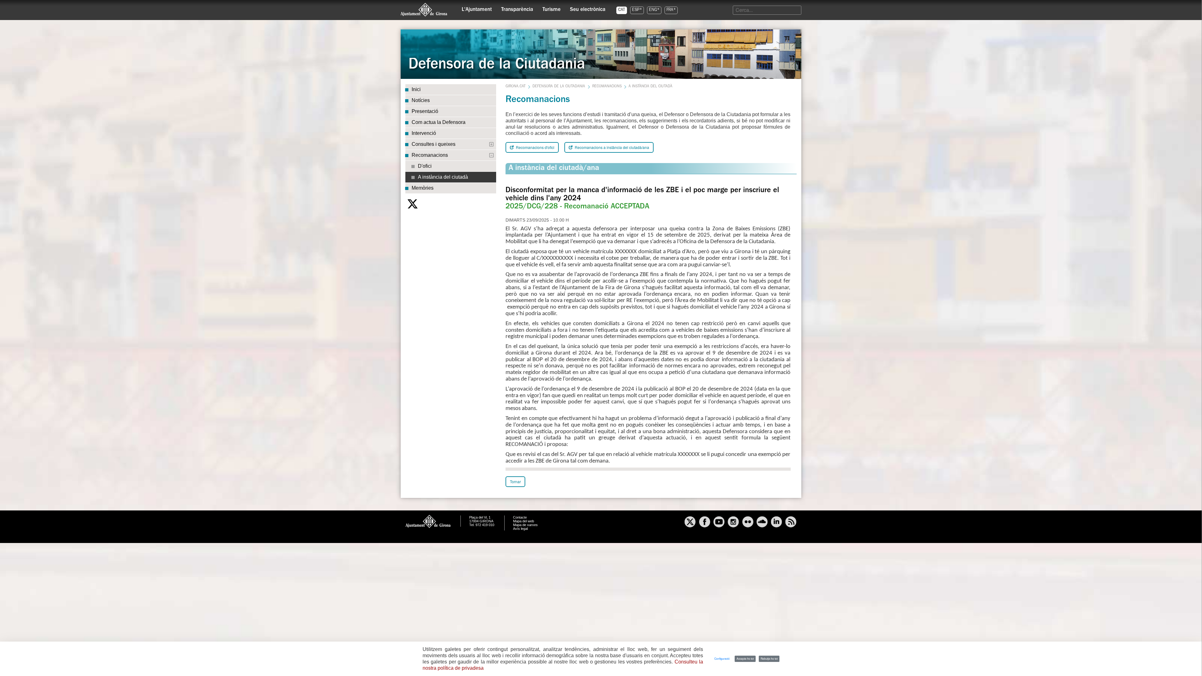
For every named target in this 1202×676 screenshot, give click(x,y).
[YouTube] (719, 522)
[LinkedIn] (776, 522)
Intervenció (424, 133)
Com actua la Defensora (438, 122)
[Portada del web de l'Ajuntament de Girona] (424, 10)
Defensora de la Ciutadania (558, 87)
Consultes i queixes (433, 144)
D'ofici (425, 166)
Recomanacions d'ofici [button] (534, 147)
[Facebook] (704, 522)
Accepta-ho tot (745, 658)
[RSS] (791, 522)
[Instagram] (733, 522)
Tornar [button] (515, 481)
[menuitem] (477, 8)
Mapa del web (523, 521)
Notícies (421, 100)
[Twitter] (412, 204)
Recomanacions (430, 155)
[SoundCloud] (762, 522)
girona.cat (516, 87)
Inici (416, 89)
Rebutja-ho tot (769, 658)
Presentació (425, 111)
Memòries (423, 188)
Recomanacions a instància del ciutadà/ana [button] (611, 147)
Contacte (520, 517)
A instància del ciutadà (443, 177)
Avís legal (520, 528)
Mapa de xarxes (525, 525)
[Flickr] (747, 522)
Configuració (722, 658)
